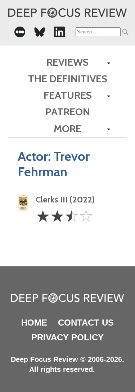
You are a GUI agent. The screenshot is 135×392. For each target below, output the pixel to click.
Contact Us (86, 322)
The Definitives (67, 79)
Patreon (67, 112)
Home (34, 322)
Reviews (67, 62)
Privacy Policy (67, 337)
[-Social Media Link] (19, 32)
